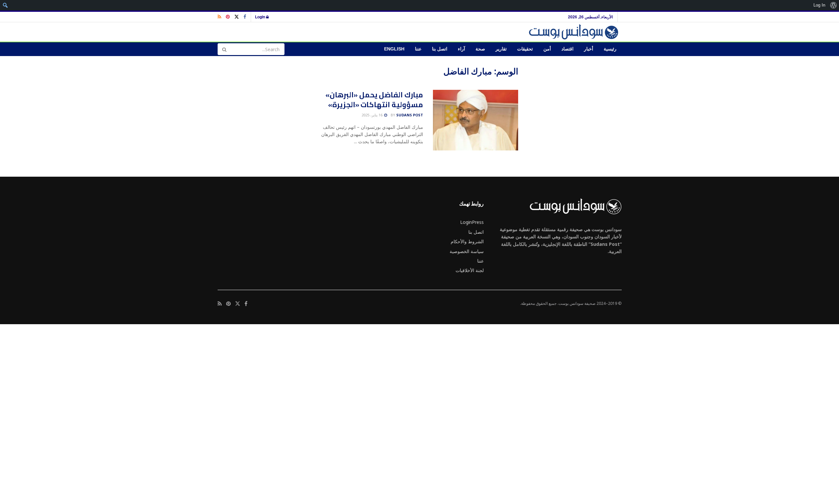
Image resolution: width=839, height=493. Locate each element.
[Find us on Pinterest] (228, 17)
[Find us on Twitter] (236, 17)
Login (260, 17)
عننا (418, 49)
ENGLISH (394, 49)
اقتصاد (567, 49)
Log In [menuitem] (819, 5)
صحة (480, 49)
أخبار (588, 49)
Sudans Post (409, 114)
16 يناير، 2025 (372, 114)
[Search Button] (224, 49)
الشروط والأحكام (467, 241)
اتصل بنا (439, 49)
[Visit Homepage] (575, 32)
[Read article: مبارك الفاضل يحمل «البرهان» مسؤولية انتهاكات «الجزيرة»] (475, 120)
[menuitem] (833, 5)
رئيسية (610, 49)
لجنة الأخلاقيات (470, 270)
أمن (547, 49)
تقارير (501, 49)
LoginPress (472, 222)
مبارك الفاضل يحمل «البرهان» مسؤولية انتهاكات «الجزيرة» (374, 100)
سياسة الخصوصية (467, 251)
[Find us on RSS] (219, 17)
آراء (461, 49)
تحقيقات (525, 49)
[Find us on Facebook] (245, 17)
